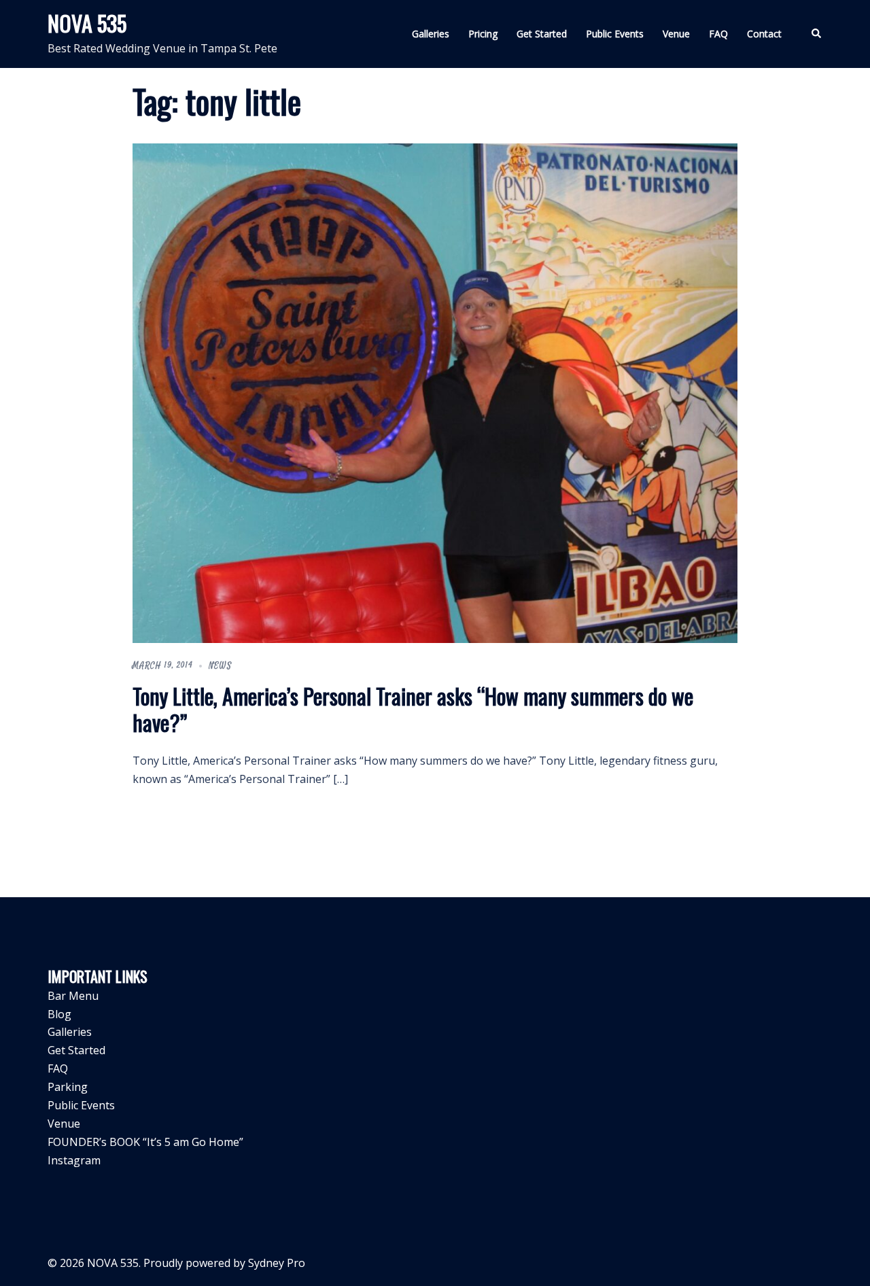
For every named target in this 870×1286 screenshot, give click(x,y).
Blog (59, 1014)
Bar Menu (73, 995)
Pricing (483, 33)
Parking (68, 1086)
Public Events (615, 33)
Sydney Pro (276, 1262)
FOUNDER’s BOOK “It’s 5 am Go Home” (145, 1141)
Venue (676, 33)
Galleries (430, 33)
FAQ (718, 33)
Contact (764, 33)
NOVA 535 (87, 23)
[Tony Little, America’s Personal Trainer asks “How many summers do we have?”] (435, 392)
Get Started (542, 33)
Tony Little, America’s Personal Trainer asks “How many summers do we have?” (413, 708)
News (220, 666)
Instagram (74, 1160)
